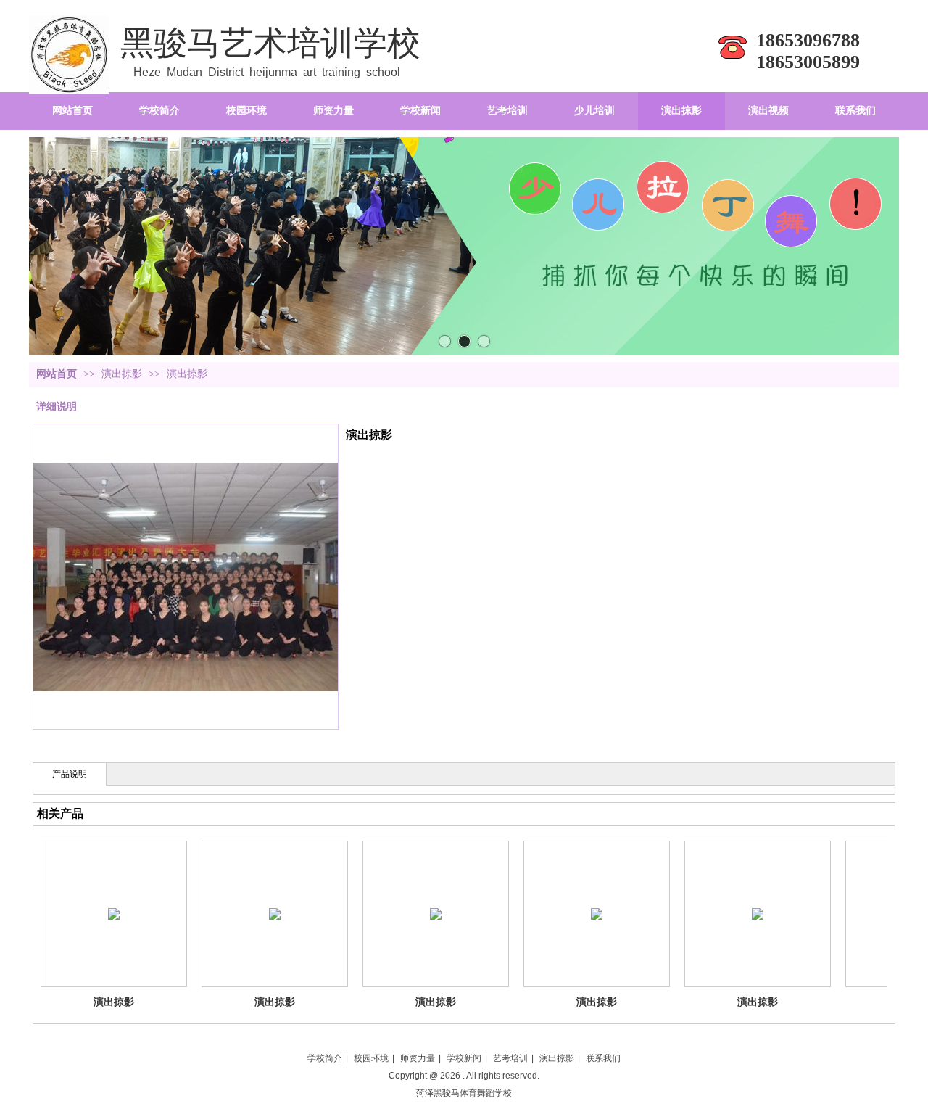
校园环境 (371, 1058)
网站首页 (56, 373)
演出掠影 (123, 373)
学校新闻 (464, 1058)
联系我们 (603, 1058)
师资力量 (417, 1058)
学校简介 (324, 1058)
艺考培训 (510, 1058)
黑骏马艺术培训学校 (270, 43)
